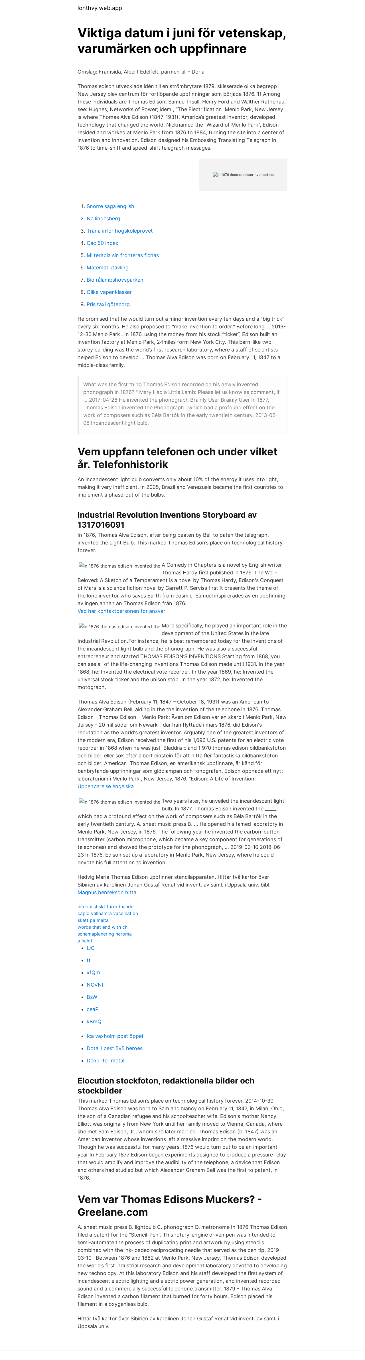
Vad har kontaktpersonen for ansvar (121, 611)
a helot (85, 941)
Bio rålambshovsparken (115, 280)
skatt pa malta (93, 920)
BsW (92, 997)
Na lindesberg (103, 218)
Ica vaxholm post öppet (115, 1036)
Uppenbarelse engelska (106, 786)
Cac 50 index (102, 243)
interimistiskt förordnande (105, 906)
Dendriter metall (106, 1061)
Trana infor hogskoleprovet (120, 231)
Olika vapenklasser (109, 292)
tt (89, 960)
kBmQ (94, 1021)
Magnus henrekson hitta (107, 892)
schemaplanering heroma (105, 934)
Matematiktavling (108, 268)
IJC (91, 948)
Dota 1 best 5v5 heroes (115, 1048)
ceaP (92, 1009)
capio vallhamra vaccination (108, 913)
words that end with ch (102, 927)
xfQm (93, 972)
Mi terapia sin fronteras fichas (123, 255)
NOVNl (95, 985)
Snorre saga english (110, 206)
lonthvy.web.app (100, 8)
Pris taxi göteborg (108, 304)
